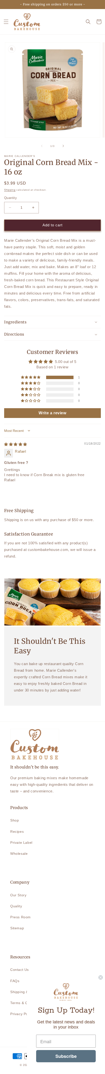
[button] (6, 21)
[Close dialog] (100, 977)
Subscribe (66, 1056)
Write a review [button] (52, 413)
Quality (16, 906)
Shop (14, 820)
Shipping (10, 189)
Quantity (10, 198)
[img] (15, 444)
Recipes (17, 831)
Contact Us (19, 970)
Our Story (18, 895)
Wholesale (19, 853)
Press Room (20, 917)
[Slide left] (41, 146)
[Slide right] (63, 146)
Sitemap (17, 928)
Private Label (21, 842)
